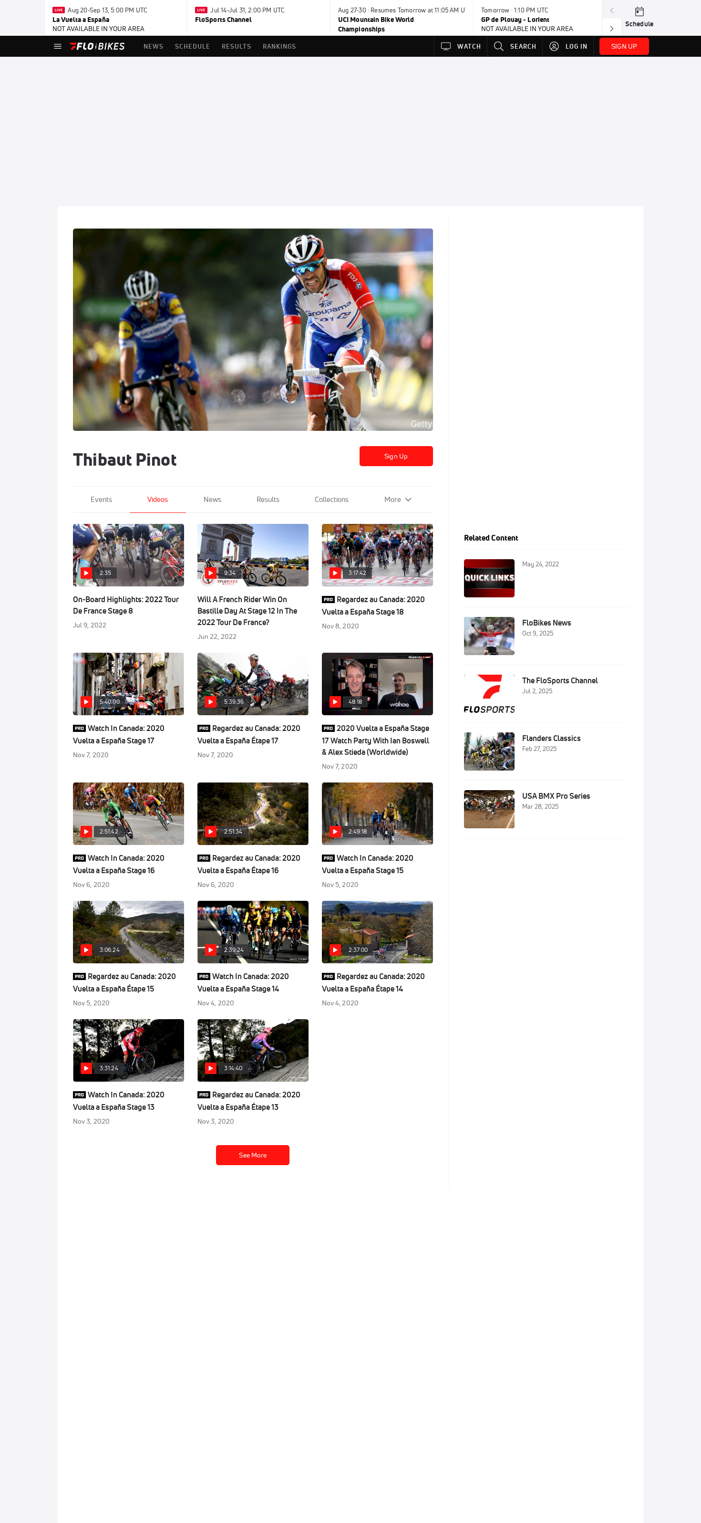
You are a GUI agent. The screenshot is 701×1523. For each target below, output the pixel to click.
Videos (157, 499)
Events (101, 499)
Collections (332, 499)
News (212, 499)
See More (253, 1155)
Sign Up (396, 456)
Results (268, 499)
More (392, 499)
